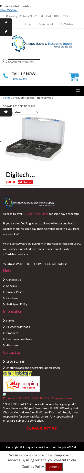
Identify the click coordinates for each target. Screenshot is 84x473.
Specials (11, 285)
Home (7, 97)
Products (12, 333)
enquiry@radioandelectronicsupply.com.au (33, 367)
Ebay (28, 24)
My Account (45, 24)
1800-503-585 (15, 361)
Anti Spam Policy (17, 304)
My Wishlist (67, 24)
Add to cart (25, 182)
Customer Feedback (19, 339)
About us (12, 345)
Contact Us (13, 279)
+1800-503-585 (19, 78)
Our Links (12, 298)
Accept (54, 466)
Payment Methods (18, 326)
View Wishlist (9, 10)
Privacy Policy (15, 292)
